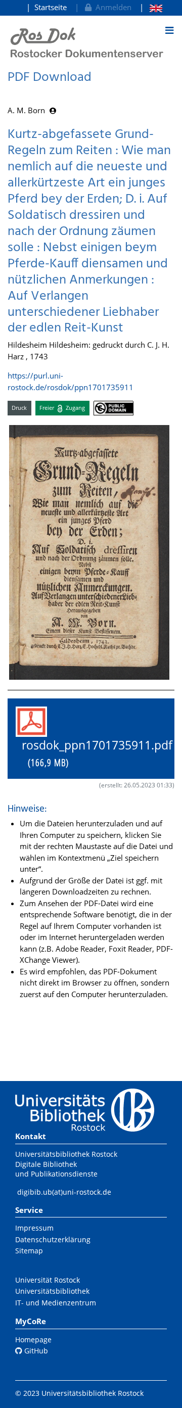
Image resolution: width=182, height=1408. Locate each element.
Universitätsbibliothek (52, 1291)
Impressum (34, 1228)
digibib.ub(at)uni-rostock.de (64, 1192)
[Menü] (169, 30)
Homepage (33, 1339)
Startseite (50, 7)
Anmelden (111, 7)
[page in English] (150, 7)
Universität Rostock (47, 1280)
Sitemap (29, 1250)
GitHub (35, 1350)
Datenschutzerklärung (52, 1239)
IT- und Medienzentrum (55, 1302)
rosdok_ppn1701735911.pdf (94, 753)
